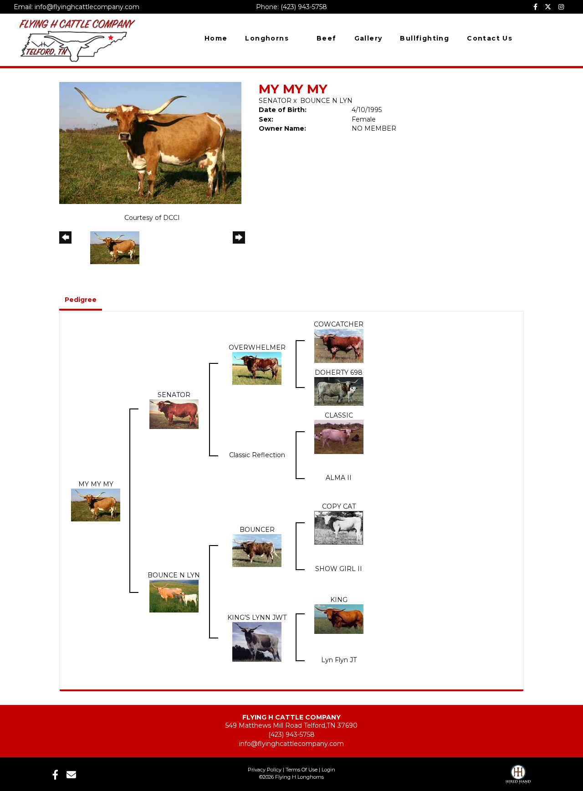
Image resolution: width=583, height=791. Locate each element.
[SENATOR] (174, 413)
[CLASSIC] (338, 436)
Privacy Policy (264, 769)
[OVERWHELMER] (256, 368)
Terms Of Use (301, 769)
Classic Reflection (257, 455)
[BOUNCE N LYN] (174, 596)
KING (339, 600)
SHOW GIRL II (338, 569)
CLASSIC (339, 415)
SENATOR (275, 101)
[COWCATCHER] (338, 345)
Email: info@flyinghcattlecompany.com (76, 7)
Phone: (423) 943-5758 (291, 7)
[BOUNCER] (256, 550)
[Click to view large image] (150, 142)
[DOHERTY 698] (338, 391)
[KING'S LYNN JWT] (256, 641)
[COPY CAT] (338, 527)
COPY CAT (339, 506)
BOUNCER (257, 530)
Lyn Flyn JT (339, 660)
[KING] (338, 618)
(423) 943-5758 (291, 734)
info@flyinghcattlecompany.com (291, 744)
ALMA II (339, 478)
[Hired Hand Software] (518, 771)
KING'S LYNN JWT (256, 617)
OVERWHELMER (257, 347)
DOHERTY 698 (339, 372)
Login (328, 769)
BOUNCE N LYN (326, 101)
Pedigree (81, 300)
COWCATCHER (338, 324)
